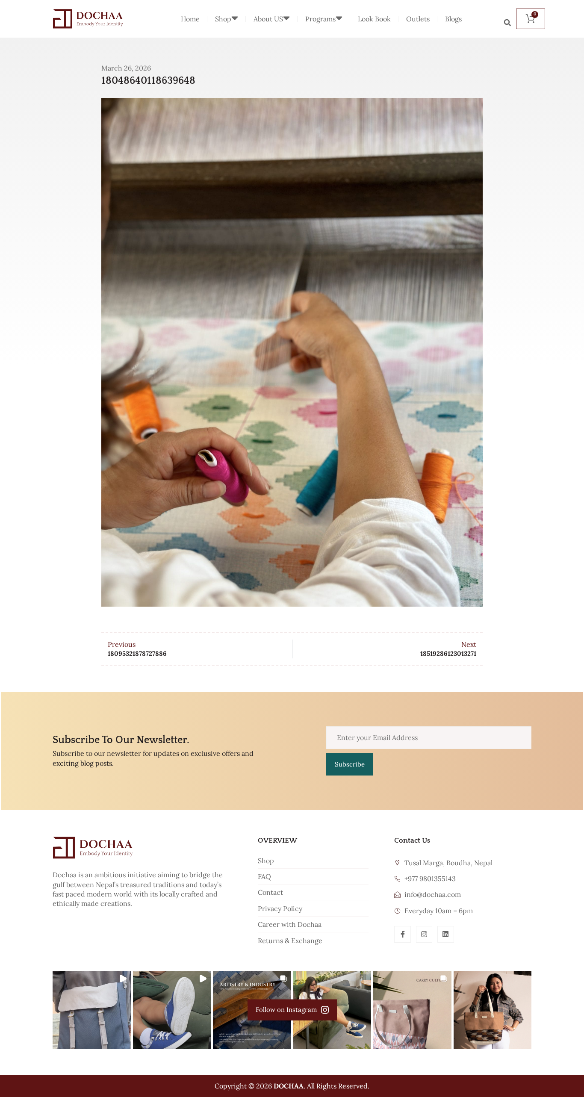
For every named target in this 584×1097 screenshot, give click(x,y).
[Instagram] (424, 934)
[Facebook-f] (402, 934)
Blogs (453, 19)
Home (190, 19)
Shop (223, 19)
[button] (507, 22)
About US (268, 19)
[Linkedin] (445, 934)
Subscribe (350, 764)
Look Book (374, 19)
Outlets (418, 19)
